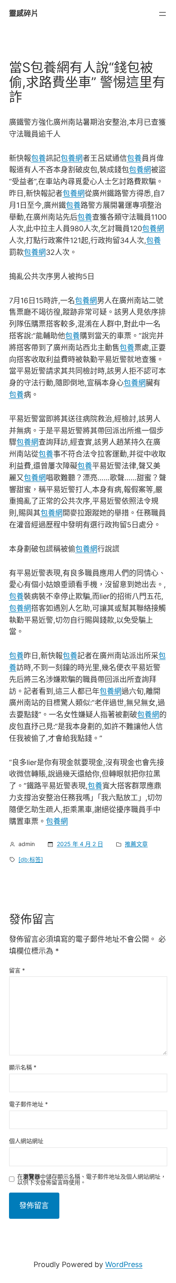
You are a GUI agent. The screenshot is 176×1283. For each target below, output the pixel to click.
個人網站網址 (26, 1140)
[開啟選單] (162, 14)
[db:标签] (30, 859)
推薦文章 (136, 843)
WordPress (123, 1264)
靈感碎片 (23, 13)
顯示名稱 (22, 1067)
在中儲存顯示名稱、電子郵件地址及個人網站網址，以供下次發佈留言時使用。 (91, 1179)
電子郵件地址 (28, 1104)
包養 (38, 158)
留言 (17, 970)
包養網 (72, 158)
